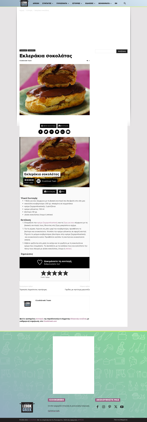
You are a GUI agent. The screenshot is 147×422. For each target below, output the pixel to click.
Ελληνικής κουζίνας (78, 319)
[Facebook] (97, 407)
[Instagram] (103, 407)
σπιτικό (68, 249)
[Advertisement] (73, 29)
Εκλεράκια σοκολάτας (46, 56)
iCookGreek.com (50, 321)
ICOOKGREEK (32, 420)
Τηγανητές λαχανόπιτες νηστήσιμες (33, 290)
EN (116, 3)
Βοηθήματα (104, 3)
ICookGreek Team (25, 60)
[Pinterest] (109, 407)
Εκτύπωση (64, 126)
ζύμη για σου (69, 222)
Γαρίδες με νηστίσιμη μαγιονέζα (77, 290)
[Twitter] (115, 407)
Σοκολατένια (31, 50)
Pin (63, 191)
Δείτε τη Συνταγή (49, 126)
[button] (124, 4)
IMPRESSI (81, 420)
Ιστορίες (76, 3)
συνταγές (39, 319)
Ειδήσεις (89, 3)
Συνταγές (46, 3)
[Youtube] (122, 407)
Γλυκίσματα (62, 3)
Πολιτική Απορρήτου (120, 420)
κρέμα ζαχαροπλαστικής (47, 222)
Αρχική (36, 3)
